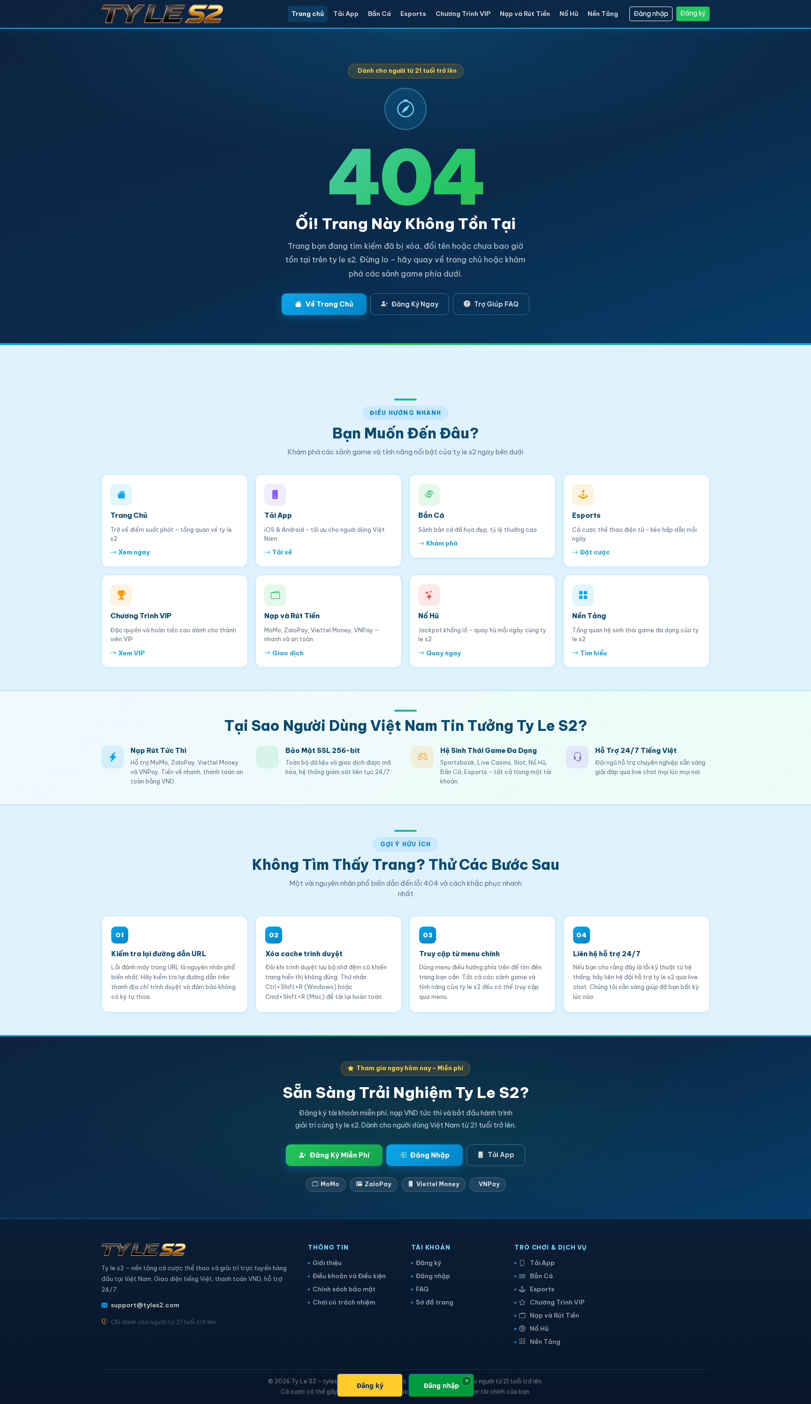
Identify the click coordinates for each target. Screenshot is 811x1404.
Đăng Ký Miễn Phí (339, 1155)
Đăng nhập (651, 13)
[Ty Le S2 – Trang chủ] (168, 14)
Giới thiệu (327, 1263)
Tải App (346, 13)
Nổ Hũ (568, 13)
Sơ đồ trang (434, 1302)
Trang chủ (307, 13)
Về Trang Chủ (329, 303)
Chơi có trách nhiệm (344, 1302)
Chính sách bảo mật (344, 1289)
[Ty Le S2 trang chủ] (143, 1252)
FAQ (422, 1289)
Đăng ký (693, 13)
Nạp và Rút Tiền (525, 13)
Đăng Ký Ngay (414, 304)
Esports (413, 13)
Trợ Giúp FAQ (496, 304)
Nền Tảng (603, 13)
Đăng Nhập (430, 1155)
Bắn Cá (379, 13)
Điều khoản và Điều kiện (349, 1276)
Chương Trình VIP (463, 13)
